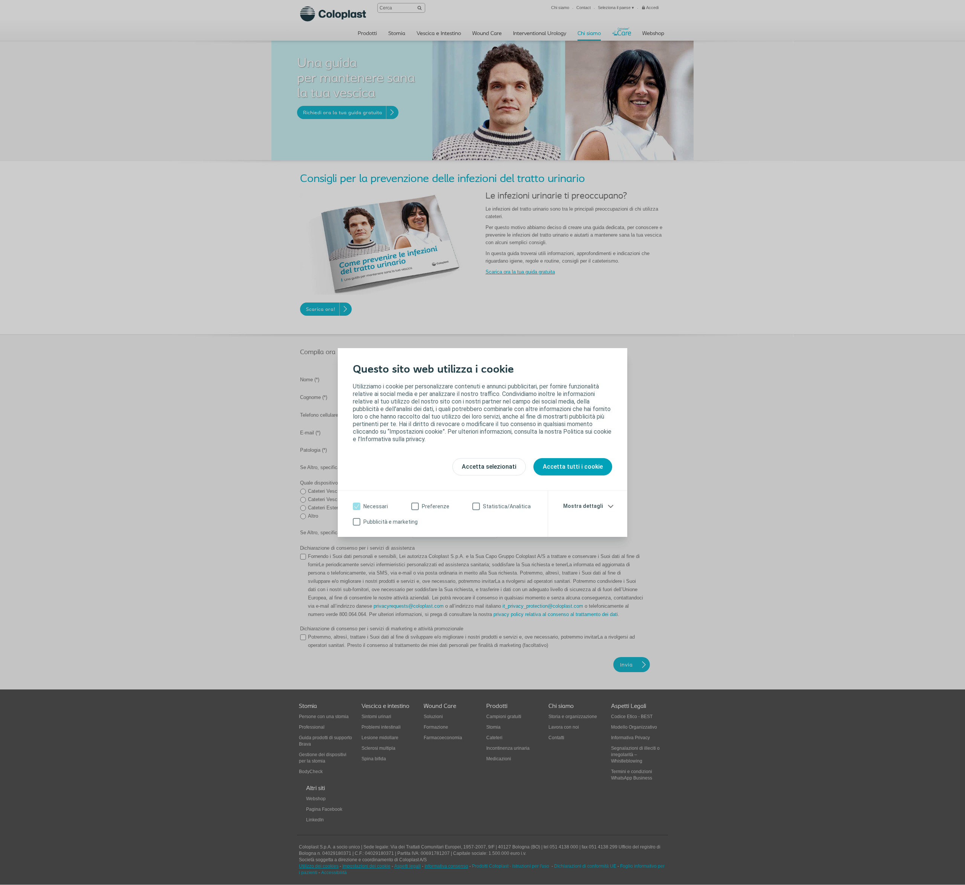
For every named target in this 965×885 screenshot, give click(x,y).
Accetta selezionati (489, 466)
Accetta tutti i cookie (573, 466)
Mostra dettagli (583, 506)
